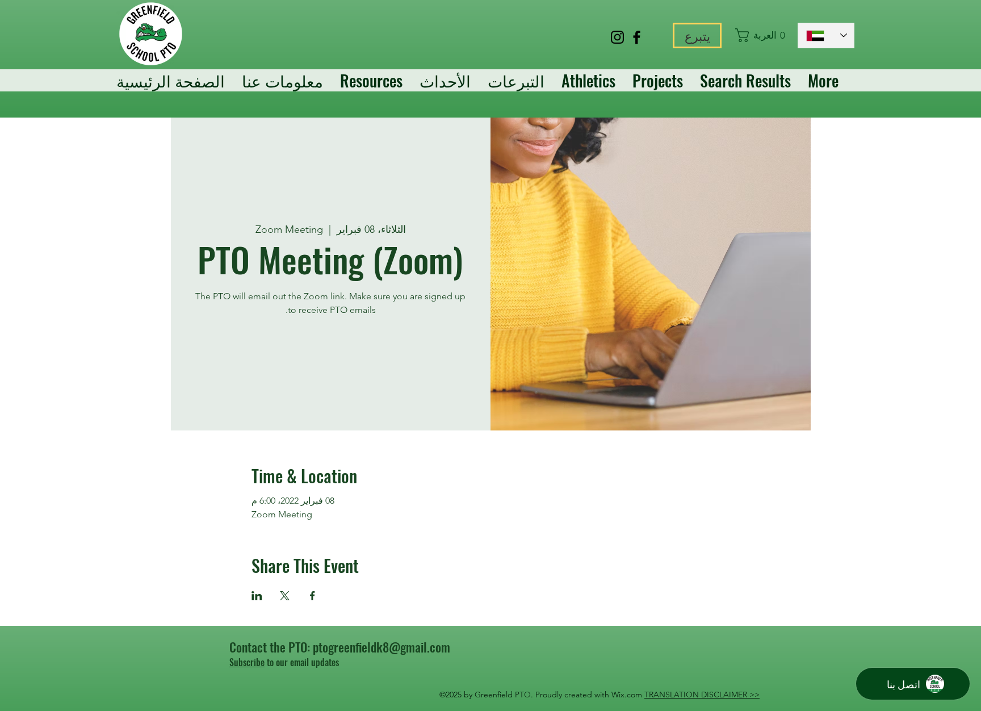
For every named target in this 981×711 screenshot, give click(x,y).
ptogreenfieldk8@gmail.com (381, 647)
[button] (761, 35)
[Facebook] (636, 37)
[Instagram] (617, 37)
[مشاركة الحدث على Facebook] (312, 595)
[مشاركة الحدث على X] (284, 595)
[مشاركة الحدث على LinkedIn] (256, 595)
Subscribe (247, 662)
